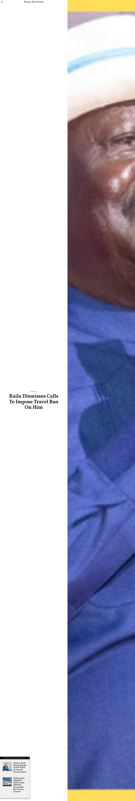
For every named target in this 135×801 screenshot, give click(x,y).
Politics (34, 391)
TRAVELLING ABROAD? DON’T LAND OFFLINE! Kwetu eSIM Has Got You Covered (19, 785)
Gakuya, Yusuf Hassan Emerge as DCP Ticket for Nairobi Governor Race (20, 767)
